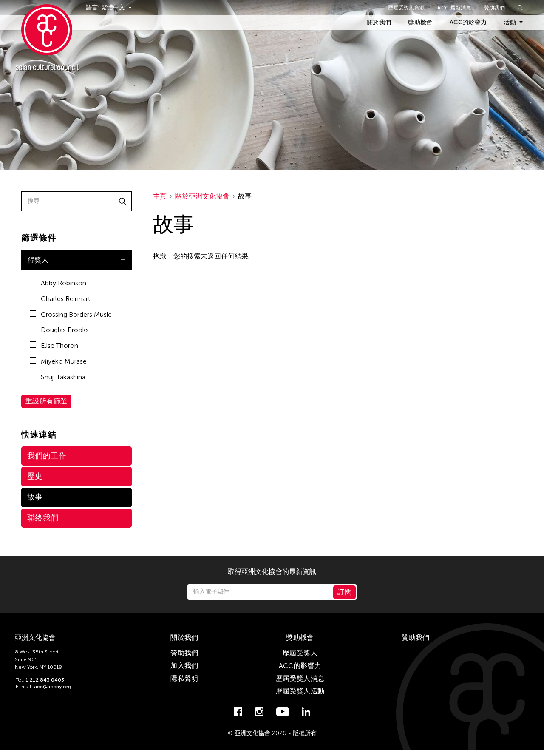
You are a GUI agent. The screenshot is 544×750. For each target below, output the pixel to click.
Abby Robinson (63, 283)
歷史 (35, 476)
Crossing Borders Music (76, 314)
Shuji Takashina (63, 377)
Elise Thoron (59, 345)
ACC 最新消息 (454, 8)
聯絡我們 (43, 518)
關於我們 (379, 22)
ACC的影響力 (468, 22)
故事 (35, 497)
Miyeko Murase (64, 361)
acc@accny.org (52, 687)
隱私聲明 (184, 678)
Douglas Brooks (65, 330)
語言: (93, 7)
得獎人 (38, 260)
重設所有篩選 (46, 401)
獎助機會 (420, 22)
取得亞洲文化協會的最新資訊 (272, 571)
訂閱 (344, 592)
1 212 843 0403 (45, 680)
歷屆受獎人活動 (300, 691)
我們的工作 (46, 455)
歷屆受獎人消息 (300, 678)
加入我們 (184, 666)
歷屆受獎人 (300, 653)
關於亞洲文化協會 (202, 196)
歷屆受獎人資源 (406, 8)
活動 (510, 22)
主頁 (160, 196)
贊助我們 (494, 8)
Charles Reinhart (66, 299)
